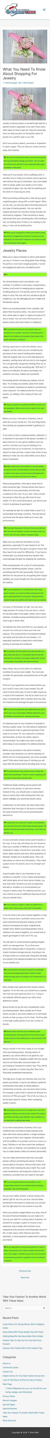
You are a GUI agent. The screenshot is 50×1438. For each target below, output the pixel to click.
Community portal (10, 1367)
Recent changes (10, 1400)
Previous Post (25, 1271)
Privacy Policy (9, 1396)
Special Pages (9, 1404)
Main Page (7, 1384)
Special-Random (10, 1408)
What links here (9, 1420)
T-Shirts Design (10, 83)
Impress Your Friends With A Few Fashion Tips (22, 1348)
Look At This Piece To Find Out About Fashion (22, 1380)
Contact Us (8, 1372)
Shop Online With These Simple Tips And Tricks (23, 1332)
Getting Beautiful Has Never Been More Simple (23, 1336)
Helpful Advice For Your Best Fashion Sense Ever (24, 1376)
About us (6, 1363)
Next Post (25, 1277)
